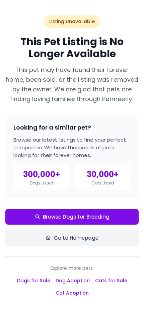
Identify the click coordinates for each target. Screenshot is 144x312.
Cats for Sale (111, 280)
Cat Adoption (72, 293)
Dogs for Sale (33, 280)
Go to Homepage (76, 237)
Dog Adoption (73, 280)
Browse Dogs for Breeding (76, 216)
